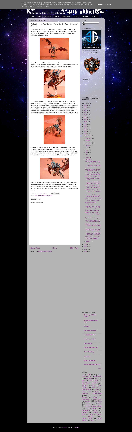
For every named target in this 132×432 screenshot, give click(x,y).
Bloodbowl (88, 378)
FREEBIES (47, 16)
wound (92, 420)
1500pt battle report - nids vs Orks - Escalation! (92, 237)
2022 (85, 114)
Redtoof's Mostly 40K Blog (92, 364)
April (87, 154)
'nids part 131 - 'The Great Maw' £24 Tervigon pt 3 (92, 173)
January (88, 241)
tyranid (50, 195)
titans (83, 414)
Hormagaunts (86, 382)
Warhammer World (89, 384)
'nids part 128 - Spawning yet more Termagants (92, 195)
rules (93, 403)
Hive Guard (94, 380)
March (88, 157)
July (87, 147)
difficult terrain (86, 389)
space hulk (87, 406)
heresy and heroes (89, 360)
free (90, 391)
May (87, 152)
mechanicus (85, 399)
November (89, 138)
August (88, 145)
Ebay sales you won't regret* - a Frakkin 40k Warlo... (93, 199)
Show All (99, 368)
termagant (85, 410)
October (88, 140)
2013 (85, 244)
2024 (85, 110)
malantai (84, 397)
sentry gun (98, 405)
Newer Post (35, 248)
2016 (85, 129)
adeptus (84, 385)
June (87, 150)
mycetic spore (97, 399)
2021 (85, 117)
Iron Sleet (87, 356)
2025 (85, 107)
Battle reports (66, 16)
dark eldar (95, 387)
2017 (85, 126)
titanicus (95, 412)
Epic (83, 380)
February (88, 159)
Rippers (96, 382)
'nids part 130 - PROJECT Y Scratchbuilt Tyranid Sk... (93, 182)
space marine (97, 406)
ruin (87, 403)
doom (97, 389)
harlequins (90, 396)
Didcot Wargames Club (91, 347)
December (89, 136)
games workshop (43, 195)
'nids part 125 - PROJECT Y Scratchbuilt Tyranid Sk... (93, 233)
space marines (92, 408)
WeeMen (86, 326)
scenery (88, 405)
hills (97, 396)
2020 (85, 119)
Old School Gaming (90, 330)
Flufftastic (76, 16)
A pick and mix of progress (92, 218)
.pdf (83, 375)
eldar (83, 391)
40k (36, 195)
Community (85, 16)
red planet (98, 401)
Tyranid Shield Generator (92, 210)
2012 (85, 246)
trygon (91, 414)
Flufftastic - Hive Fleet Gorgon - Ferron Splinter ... (93, 191)
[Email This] (52, 193)
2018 (85, 124)
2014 (85, 133)
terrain (95, 410)
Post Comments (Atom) (45, 251)
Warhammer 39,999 (89, 339)
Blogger (77, 427)
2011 (85, 249)
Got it (109, 4)
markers (95, 397)
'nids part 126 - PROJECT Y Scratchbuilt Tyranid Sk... (93, 230)
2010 (85, 251)
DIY (96, 378)
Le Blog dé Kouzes (90, 334)
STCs (39, 16)
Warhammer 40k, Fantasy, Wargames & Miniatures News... (92, 178)
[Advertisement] (91, 282)
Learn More (101, 4)
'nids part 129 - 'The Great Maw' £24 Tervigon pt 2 (92, 186)
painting (87, 401)
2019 (85, 122)
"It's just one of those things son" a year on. (93, 166)
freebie (97, 391)
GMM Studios (88, 343)
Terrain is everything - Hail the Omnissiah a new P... (93, 162)
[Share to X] (55, 193)
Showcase (95, 16)
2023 (85, 112)
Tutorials (56, 16)
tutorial (99, 414)
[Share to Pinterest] (59, 193)
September (89, 143)
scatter (99, 403)
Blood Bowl (97, 376)
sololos (65, 427)
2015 (85, 131)
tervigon (84, 412)
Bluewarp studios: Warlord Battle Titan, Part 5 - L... (92, 169)
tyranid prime (87, 418)
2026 (85, 105)
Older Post (74, 248)
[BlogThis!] (54, 193)
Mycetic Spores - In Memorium (90, 203)
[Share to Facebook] (57, 193)
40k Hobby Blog (89, 352)
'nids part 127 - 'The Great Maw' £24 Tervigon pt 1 (92, 207)
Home (32, 16)
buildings (93, 385)
